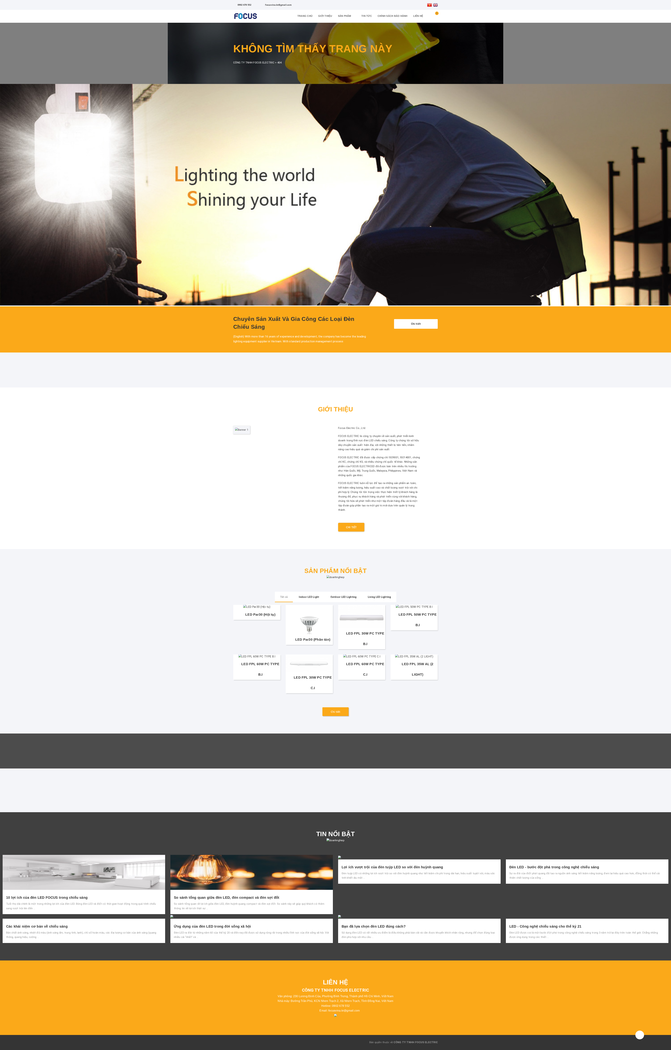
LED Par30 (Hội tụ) (260, 614)
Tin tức (366, 16)
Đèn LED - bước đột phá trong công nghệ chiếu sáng (554, 867)
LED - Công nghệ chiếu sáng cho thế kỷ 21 (545, 926)
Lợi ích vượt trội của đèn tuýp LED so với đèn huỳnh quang (392, 867)
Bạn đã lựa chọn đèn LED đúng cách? (374, 926)
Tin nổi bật (335, 834)
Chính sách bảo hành (392, 16)
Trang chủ (304, 16)
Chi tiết (416, 323)
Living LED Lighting (379, 597)
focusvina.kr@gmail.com (278, 4)
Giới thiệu (325, 16)
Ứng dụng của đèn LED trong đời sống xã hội (212, 926)
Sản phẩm (345, 16)
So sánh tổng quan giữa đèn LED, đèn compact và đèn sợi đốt (226, 897)
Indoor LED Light (309, 597)
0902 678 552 (244, 4)
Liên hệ (418, 16)
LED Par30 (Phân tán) (312, 639)
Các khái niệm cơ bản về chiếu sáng (37, 926)
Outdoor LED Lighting (343, 597)
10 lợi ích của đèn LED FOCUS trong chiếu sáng (47, 897)
